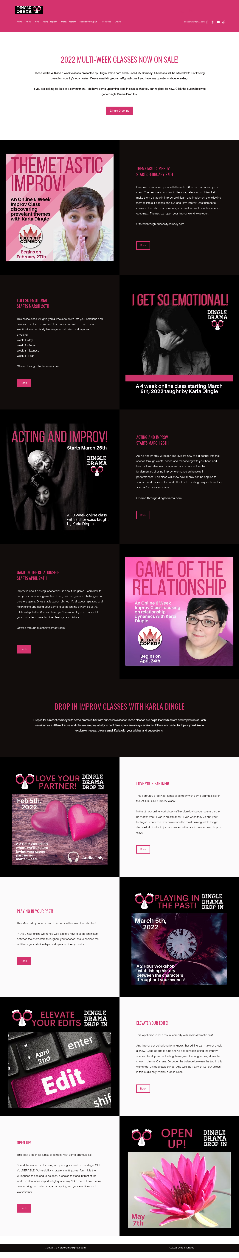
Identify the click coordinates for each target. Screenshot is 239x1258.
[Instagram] (212, 22)
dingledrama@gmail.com (194, 22)
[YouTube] (218, 22)
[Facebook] (207, 22)
